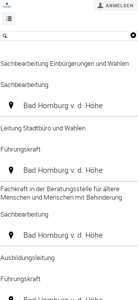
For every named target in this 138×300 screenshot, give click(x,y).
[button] (115, 5)
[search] (69, 36)
